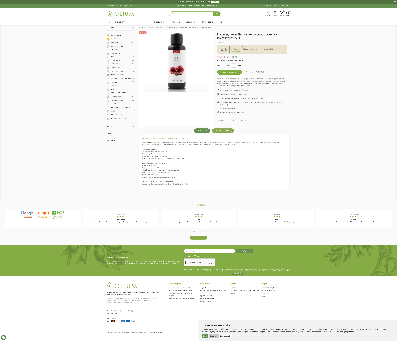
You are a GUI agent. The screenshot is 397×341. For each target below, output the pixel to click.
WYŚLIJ (244, 251)
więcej (246, 90)
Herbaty (113, 104)
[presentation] (3, 218)
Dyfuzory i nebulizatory (118, 93)
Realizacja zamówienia (207, 298)
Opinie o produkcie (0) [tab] (223, 131)
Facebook (277, 6)
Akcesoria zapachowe (118, 100)
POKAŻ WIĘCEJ (237, 273)
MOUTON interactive (155, 332)
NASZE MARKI (175, 22)
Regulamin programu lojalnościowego (212, 304)
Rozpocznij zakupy (118, 22)
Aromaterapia (115, 60)
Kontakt (233, 288)
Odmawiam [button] (213, 336)
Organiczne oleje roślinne (241, 121)
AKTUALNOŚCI (190, 22)
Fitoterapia (114, 64)
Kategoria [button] (110, 28)
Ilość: (218, 65)
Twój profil (203, 288)
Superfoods (114, 82)
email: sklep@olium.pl (126, 6)
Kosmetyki (114, 89)
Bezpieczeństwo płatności (270, 288)
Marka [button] (109, 126)
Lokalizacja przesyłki (206, 301)
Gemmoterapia (115, 67)
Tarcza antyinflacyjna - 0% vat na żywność (182, 298)
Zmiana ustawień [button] (225, 336)
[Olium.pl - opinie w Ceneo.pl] (58, 214)
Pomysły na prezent (117, 114)
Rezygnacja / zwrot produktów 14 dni (181, 291)
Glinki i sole (114, 85)
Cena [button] (108, 133)
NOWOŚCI (114, 39)
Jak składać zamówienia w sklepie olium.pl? (245, 291)
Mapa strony (266, 293)
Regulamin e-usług (206, 296)
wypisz (199, 256)
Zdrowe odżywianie (117, 71)
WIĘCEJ (214, 2)
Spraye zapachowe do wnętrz (120, 107)
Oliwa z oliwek (115, 53)
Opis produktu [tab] (202, 131)
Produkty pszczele (117, 75)
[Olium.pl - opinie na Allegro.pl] (43, 214)
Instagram (285, 6)
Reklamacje (234, 293)
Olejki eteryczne (116, 42)
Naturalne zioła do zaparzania (121, 78)
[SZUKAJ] (217, 13)
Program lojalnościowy (119, 118)
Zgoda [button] (205, 336)
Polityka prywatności (268, 291)
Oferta (263, 296)
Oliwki (113, 57)
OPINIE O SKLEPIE (207, 22)
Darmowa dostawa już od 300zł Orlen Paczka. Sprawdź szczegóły (197, 6)
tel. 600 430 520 (112, 6)
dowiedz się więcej (235, 51)
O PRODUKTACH (159, 22)
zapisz (190, 256)
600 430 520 (112, 313)
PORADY (220, 22)
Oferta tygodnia (116, 35)
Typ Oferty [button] (110, 140)
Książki (113, 111)
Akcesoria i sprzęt (116, 96)
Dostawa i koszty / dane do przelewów (181, 288)
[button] (267, 13)
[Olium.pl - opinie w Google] (27, 214)
